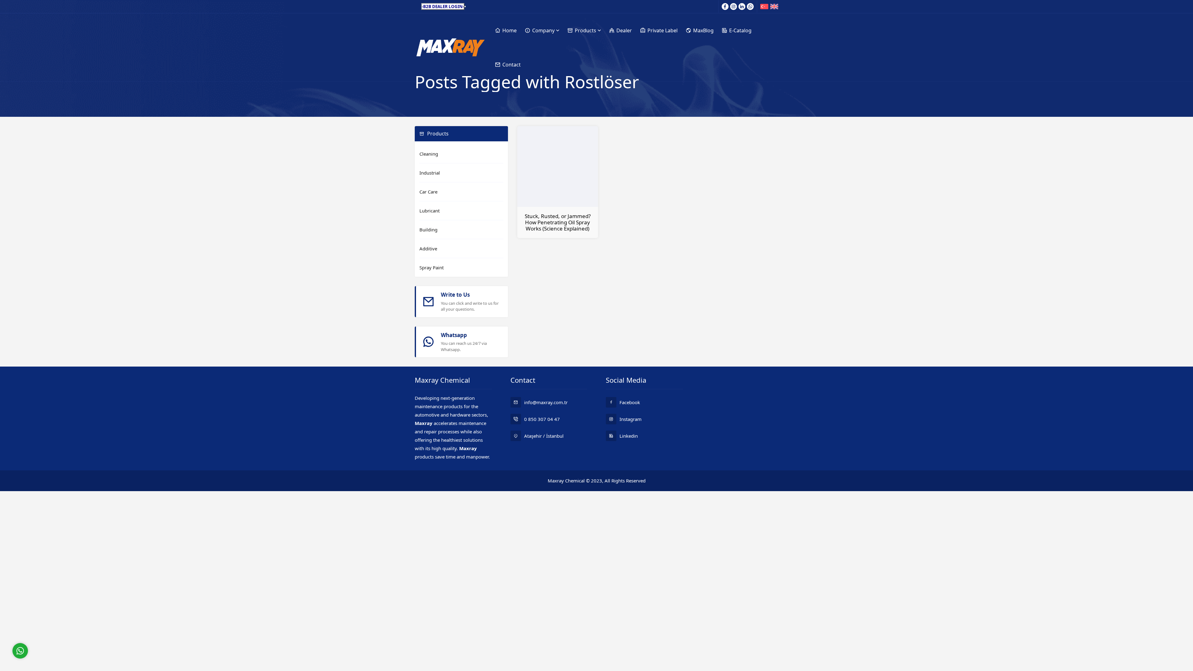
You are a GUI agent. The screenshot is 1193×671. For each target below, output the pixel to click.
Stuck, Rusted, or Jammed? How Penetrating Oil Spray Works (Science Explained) (558, 222)
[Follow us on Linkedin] (741, 6)
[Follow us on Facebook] (725, 6)
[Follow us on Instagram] (733, 6)
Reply (59, 625)
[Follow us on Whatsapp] (750, 6)
